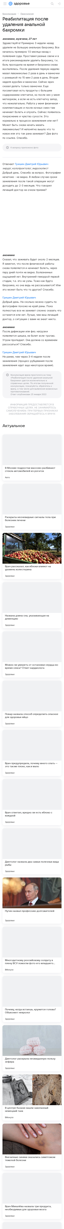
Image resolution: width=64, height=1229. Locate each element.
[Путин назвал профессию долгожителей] (32, 900)
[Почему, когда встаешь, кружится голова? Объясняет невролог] (32, 999)
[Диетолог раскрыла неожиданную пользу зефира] (32, 1048)
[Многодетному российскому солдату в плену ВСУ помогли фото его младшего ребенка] (32, 950)
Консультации (9, 13)
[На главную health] (21, 3)
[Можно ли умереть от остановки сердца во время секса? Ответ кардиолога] (32, 654)
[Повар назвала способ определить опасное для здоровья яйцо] (32, 704)
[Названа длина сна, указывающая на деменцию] (32, 605)
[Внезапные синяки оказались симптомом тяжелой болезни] (32, 1147)
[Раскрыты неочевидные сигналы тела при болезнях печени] (32, 507)
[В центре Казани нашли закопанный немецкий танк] (32, 1097)
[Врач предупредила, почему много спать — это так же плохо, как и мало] (32, 753)
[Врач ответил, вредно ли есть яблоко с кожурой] (32, 802)
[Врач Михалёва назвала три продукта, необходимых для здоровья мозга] (32, 1196)
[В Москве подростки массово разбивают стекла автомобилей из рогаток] (32, 457)
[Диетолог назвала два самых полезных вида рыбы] (32, 851)
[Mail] (10, 3)
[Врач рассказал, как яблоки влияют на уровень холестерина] (32, 556)
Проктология (27, 13)
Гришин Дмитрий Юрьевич (31, 164)
